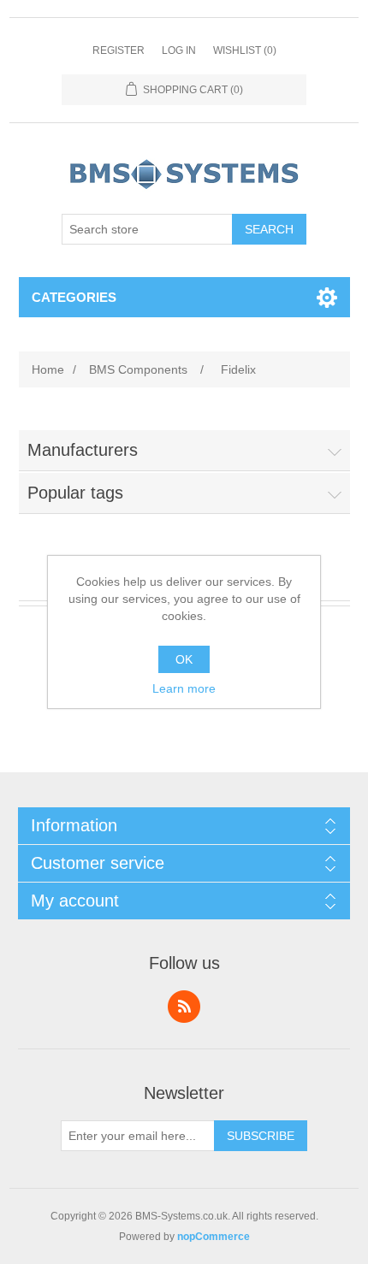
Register (118, 50)
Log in (179, 50)
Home (48, 369)
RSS (184, 1006)
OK (184, 659)
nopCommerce (213, 1237)
